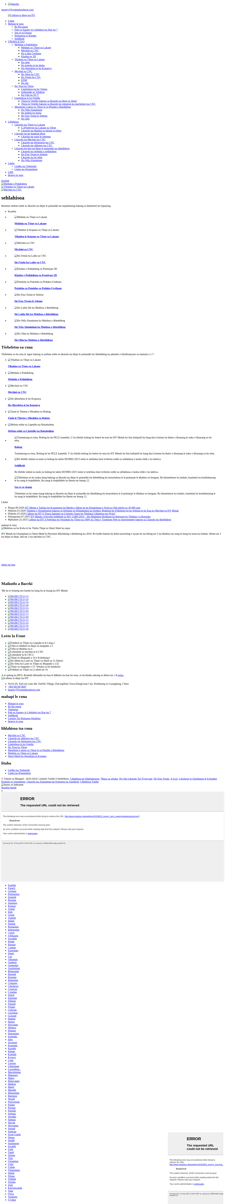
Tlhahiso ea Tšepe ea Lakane (29, 59)
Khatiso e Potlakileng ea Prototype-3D (35, 275)
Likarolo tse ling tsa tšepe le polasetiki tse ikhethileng (42, 148)
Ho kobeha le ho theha (33, 65)
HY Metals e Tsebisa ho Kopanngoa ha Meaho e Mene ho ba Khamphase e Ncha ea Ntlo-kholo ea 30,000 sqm (82, 507)
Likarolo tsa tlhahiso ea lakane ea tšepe (41, 130)
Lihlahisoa (13, 121)
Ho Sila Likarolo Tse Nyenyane (135, 778)
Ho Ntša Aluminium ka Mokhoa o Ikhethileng (40, 327)
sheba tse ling (8, 564)
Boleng (18, 447)
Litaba (11, 163)
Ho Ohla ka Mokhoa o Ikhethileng (33, 340)
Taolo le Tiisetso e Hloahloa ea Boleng (29, 418)
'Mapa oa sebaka (109, 778)
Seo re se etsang (23, 487)
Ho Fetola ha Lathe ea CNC (30, 262)
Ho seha (25, 62)
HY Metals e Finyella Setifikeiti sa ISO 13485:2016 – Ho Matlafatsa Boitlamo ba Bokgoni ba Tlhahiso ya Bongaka (90, 516)
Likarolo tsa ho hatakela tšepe (29, 133)
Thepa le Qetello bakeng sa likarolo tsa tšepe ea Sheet (49, 101)
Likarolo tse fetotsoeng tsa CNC (38, 142)
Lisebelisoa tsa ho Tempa (34, 89)
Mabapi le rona (16, 23)
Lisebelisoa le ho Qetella (27, 98)
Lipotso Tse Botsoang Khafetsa (24, 718)
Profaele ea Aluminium (13, 781)
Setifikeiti (19, 38)
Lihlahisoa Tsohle (89, 781)
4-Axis (174, 778)
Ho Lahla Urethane (31, 53)
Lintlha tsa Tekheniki (25, 166)
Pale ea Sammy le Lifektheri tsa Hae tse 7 (36, 29)
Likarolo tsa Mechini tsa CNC (30, 139)
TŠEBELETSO (16, 41)
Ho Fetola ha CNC (31, 77)
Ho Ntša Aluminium (31, 109)
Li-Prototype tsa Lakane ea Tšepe (38, 127)
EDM (24, 80)
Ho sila (24, 83)
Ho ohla (25, 118)
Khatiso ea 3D (28, 56)
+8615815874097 (17, 686)
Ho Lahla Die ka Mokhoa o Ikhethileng (36, 314)
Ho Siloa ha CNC (30, 74)
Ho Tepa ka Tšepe (24, 86)
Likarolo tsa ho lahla (31, 157)
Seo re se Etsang (23, 32)
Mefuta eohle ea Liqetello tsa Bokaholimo (31, 431)
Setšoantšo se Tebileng (33, 92)
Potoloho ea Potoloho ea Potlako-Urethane (38, 288)
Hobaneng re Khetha (25, 35)
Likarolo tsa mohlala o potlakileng (38, 151)
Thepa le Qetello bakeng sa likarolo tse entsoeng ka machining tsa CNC (58, 104)
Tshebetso (13, 709)
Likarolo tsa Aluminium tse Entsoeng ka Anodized (53, 781)
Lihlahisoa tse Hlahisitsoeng (84, 778)
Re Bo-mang (21, 26)
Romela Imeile (8, 787)
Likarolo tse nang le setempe (36, 136)
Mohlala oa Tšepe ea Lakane (36, 47)
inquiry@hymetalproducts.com (17, 9)
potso (121, 675)
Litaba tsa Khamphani (25, 169)
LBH (10, 172)
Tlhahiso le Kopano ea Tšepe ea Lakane (36, 236)
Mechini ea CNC (30, 50)
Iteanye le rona (15, 175)
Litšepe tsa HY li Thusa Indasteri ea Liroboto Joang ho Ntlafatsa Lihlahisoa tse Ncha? (70, 513)
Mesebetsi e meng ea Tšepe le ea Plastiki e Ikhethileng (42, 107)
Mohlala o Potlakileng (25, 44)
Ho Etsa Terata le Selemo (34, 115)
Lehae (11, 20)
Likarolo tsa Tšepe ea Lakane (29, 124)
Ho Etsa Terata (161, 778)
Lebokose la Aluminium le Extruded (198, 778)
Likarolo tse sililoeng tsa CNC (37, 145)
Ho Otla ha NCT (30, 95)
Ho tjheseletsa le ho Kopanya (36, 68)
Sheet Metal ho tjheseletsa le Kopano (27, 756)
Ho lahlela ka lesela (31, 112)
